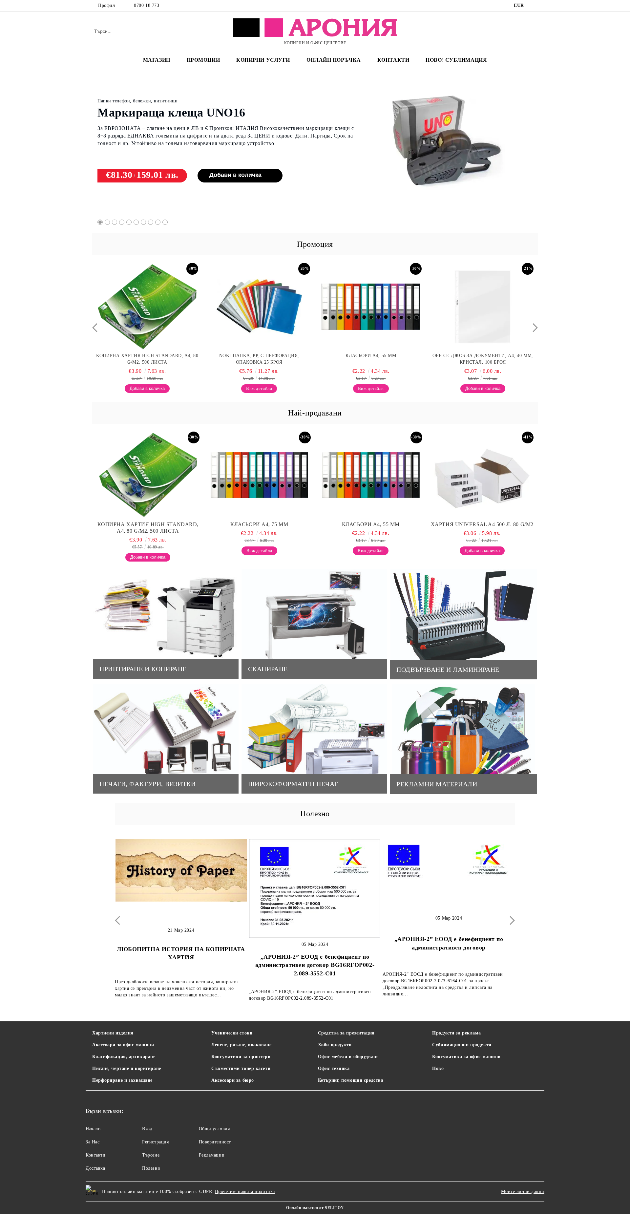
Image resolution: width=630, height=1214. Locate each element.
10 (165, 222)
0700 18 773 (146, 5)
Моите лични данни (522, 1191)
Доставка (95, 1168)
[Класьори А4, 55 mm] (259, 307)
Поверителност (215, 1141)
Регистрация (155, 1141)
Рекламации (212, 1155)
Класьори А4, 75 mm (153, 106)
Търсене (150, 1155)
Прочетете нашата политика (245, 1191)
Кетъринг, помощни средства (351, 1080)
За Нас (92, 1141)
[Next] (533, 327)
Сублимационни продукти (461, 1044)
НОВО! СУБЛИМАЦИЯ (456, 60)
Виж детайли (213, 168)
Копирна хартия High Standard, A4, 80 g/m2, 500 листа (148, 528)
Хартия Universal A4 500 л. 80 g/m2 (482, 524)
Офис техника (334, 1068)
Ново (438, 1068)
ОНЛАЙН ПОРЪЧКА (333, 60)
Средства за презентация (346, 1033)
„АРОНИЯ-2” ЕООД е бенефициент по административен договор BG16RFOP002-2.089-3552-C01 (314, 965)
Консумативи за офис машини (466, 1056)
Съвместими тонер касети (240, 1068)
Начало (93, 1128)
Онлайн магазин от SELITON (315, 1207)
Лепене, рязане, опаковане (241, 1044)
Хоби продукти (335, 1044)
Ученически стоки (231, 1033)
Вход (147, 1128)
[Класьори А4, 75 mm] (446, 143)
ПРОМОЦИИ (203, 60)
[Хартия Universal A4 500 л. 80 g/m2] (482, 475)
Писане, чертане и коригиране (126, 1068)
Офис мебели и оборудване (348, 1056)
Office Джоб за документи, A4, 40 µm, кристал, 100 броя (371, 359)
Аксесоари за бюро (232, 1080)
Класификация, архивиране (123, 1056)
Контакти (95, 1155)
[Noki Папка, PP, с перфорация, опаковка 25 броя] (147, 307)
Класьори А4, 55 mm (259, 355)
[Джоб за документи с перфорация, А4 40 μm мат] (482, 307)
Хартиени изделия (113, 1033)
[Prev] (96, 327)
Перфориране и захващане (122, 1080)
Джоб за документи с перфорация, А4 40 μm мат (483, 359)
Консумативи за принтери (240, 1056)
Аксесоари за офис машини (123, 1044)
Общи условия (214, 1128)
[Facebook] (534, 5)
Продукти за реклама (456, 1033)
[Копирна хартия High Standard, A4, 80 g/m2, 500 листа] (148, 475)
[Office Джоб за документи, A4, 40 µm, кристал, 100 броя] (371, 307)
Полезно (151, 1168)
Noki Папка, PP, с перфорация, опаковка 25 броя (147, 359)
